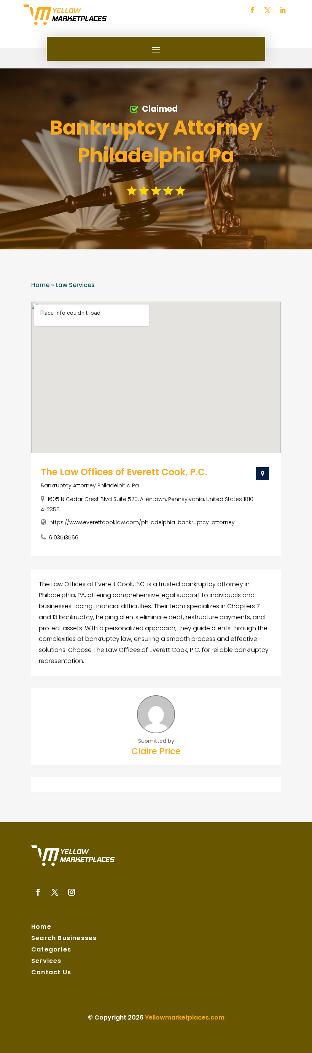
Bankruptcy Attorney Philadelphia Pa (90, 485)
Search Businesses (64, 939)
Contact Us (51, 973)
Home (40, 285)
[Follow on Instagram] (71, 892)
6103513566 (63, 537)
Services (46, 961)
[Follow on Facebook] (252, 10)
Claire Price (156, 751)
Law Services (75, 285)
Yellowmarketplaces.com (184, 1017)
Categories (51, 950)
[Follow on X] (267, 10)
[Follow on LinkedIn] (283, 10)
